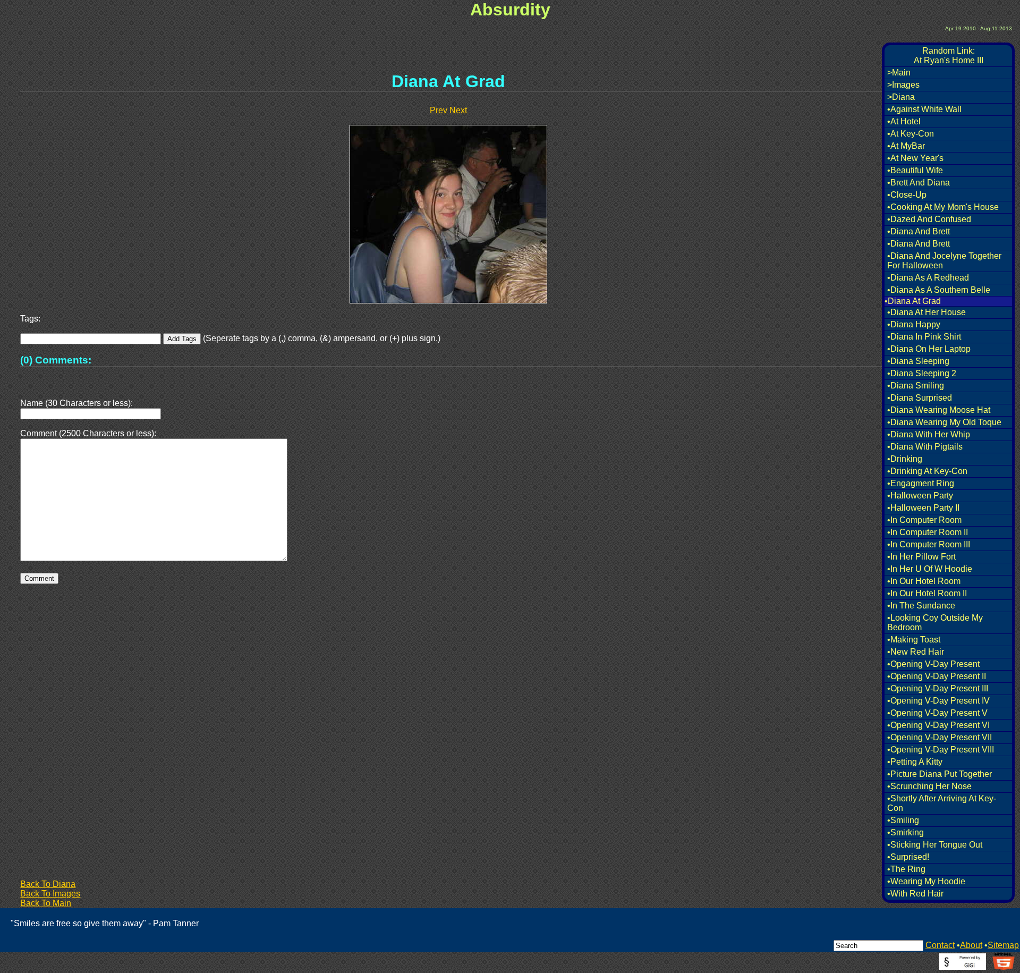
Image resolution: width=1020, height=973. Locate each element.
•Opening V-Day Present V (937, 712)
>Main (899, 72)
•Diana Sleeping (918, 361)
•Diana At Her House (926, 312)
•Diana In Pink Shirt (924, 336)
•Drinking (904, 458)
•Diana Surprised (919, 397)
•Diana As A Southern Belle (938, 289)
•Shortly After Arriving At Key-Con (941, 803)
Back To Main (45, 903)
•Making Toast (913, 639)
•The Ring (906, 869)
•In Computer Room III (928, 544)
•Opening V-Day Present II (936, 676)
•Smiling (903, 820)
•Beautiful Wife (915, 170)
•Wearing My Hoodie (926, 881)
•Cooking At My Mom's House (943, 206)
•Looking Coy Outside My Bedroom (935, 622)
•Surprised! (908, 856)
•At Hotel (904, 121)
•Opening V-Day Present (933, 664)
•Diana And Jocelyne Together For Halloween (944, 260)
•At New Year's (915, 158)
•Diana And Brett (918, 231)
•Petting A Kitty (914, 761)
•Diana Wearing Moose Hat (938, 409)
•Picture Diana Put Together (939, 774)
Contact (940, 945)
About (971, 945)
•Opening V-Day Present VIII (940, 749)
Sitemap (1003, 945)
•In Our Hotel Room (923, 581)
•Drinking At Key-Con (927, 471)
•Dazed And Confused (929, 219)
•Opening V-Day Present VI (938, 725)
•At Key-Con (910, 133)
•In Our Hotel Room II (927, 593)
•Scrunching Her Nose (929, 786)
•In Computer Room (924, 519)
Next (458, 110)
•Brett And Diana (918, 182)
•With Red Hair (915, 893)
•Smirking (905, 832)
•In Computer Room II (927, 532)
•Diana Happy (913, 324)
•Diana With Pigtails (925, 446)
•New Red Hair (915, 651)
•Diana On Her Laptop (929, 348)
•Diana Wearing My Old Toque (944, 422)
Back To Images (50, 893)
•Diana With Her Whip (928, 434)
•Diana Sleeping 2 (921, 373)
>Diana (901, 96)
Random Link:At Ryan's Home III (948, 55)
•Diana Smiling (915, 385)
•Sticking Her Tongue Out (934, 844)
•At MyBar (906, 145)
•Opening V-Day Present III (937, 688)
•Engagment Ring (920, 483)
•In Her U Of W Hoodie (929, 568)
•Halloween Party (920, 495)
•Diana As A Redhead (928, 277)
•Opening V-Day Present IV (938, 700)
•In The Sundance (921, 605)
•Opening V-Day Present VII (939, 737)
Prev (438, 110)
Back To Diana (47, 884)
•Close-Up (906, 194)
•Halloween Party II (923, 507)
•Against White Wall (924, 109)
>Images (903, 84)
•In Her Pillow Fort (921, 556)
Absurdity (510, 9)
